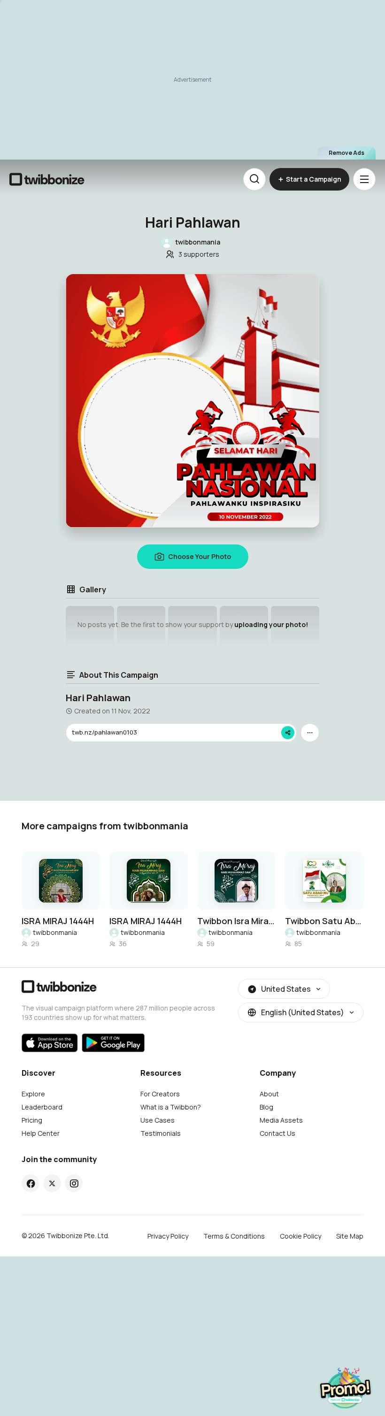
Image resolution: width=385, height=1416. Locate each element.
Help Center (41, 1133)
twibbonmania (55, 932)
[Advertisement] (192, 79)
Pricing (32, 1120)
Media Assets (281, 1120)
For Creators (160, 1093)
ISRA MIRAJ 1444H (58, 921)
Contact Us (277, 1133)
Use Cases (157, 1120)
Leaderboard (42, 1106)
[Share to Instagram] (74, 1183)
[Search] (254, 179)
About (269, 1093)
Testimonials (160, 1133)
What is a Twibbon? (170, 1106)
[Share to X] (52, 1183)
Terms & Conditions (234, 1236)
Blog (266, 1106)
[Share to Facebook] (31, 1183)
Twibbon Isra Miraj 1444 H (236, 921)
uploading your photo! (271, 624)
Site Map (349, 1236)
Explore (33, 1093)
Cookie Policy (300, 1236)
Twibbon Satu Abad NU (324, 921)
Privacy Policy (167, 1236)
